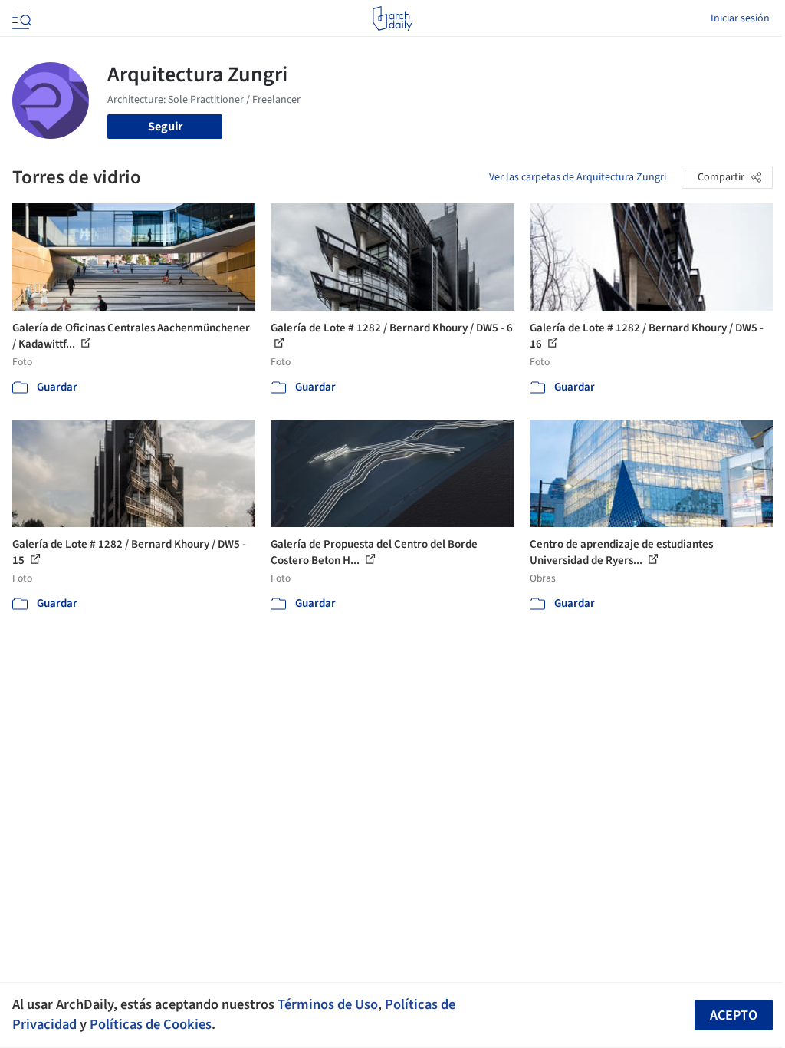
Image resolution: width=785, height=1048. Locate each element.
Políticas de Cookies (151, 1024)
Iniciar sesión (740, 18)
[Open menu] (20, 18)
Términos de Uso (328, 1004)
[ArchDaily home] (392, 18)
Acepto (733, 1015)
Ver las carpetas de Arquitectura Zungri (577, 177)
